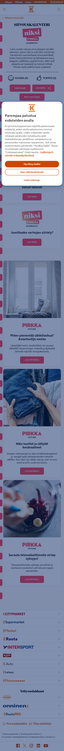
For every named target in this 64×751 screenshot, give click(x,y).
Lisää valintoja (32, 180)
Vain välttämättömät (32, 172)
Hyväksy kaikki (32, 164)
